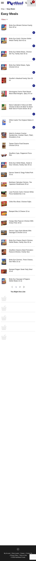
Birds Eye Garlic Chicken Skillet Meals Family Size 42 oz (20, 39)
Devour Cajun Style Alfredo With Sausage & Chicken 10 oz (20, 231)
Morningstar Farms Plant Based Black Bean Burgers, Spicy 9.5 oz (20, 92)
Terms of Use (23, 555)
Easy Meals (11, 9)
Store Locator (15, 553)
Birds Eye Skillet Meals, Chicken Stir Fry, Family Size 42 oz (20, 53)
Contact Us (29, 553)
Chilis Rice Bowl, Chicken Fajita (20, 202)
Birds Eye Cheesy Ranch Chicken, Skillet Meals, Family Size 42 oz (21, 241)
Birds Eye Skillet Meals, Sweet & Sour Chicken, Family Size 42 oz (20, 164)
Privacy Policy (14, 555)
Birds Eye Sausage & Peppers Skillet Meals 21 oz (19, 280)
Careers (22, 553)
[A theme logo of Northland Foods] (15, 3)
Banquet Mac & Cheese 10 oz (19, 211)
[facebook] (18, 549)
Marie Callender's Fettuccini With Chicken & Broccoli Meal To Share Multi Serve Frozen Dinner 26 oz (21, 107)
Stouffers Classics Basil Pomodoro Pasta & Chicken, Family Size (21, 251)
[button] (33, 32)
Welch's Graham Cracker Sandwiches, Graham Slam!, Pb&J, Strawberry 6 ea (21, 135)
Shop (2, 9)
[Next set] (24, 287)
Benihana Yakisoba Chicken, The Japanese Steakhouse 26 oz (20, 183)
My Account (7, 553)
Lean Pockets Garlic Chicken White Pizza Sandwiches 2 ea (21, 193)
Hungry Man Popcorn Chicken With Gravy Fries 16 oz (21, 222)
